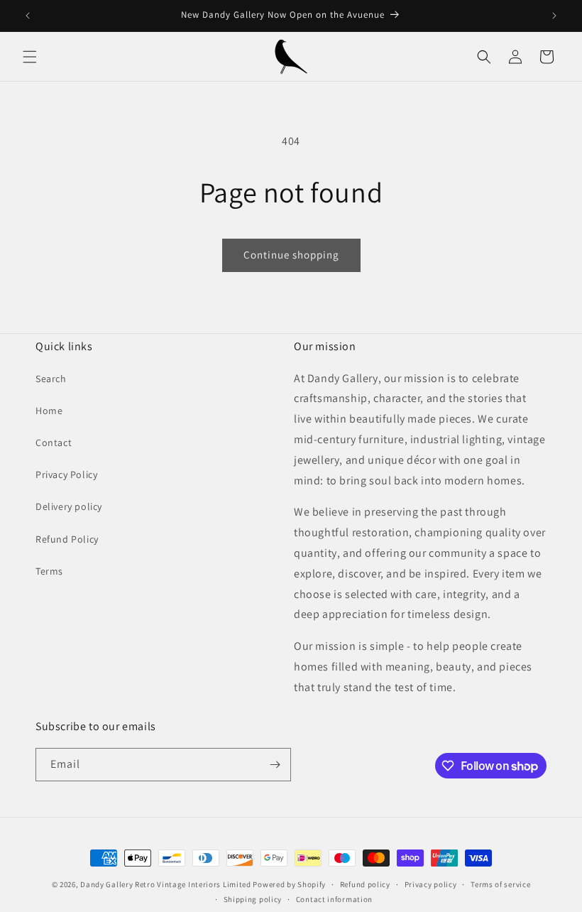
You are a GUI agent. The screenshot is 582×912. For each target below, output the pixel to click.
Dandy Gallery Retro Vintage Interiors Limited (165, 884)
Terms (49, 571)
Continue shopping (291, 254)
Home (48, 410)
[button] (29, 56)
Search (51, 378)
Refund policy (365, 884)
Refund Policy (67, 539)
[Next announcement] (554, 15)
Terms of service (500, 884)
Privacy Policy (66, 474)
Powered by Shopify (289, 884)
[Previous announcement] (27, 15)
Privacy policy (431, 884)
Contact (53, 442)
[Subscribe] (274, 764)
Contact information (334, 899)
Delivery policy (68, 506)
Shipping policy (253, 899)
